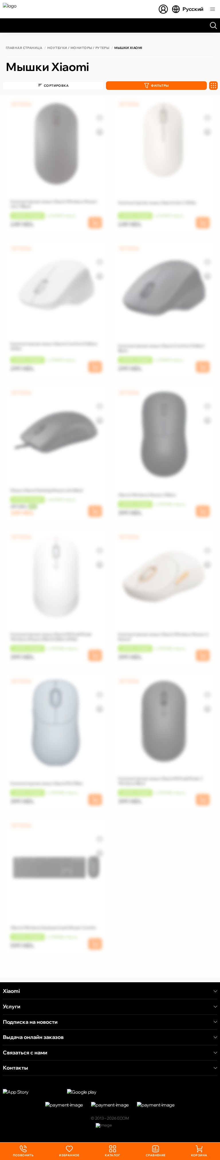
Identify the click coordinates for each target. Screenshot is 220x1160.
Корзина (199, 1155)
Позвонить (23, 1151)
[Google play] (95, 1092)
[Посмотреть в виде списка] (213, 85)
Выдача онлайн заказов (33, 1037)
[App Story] (31, 1092)
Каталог (112, 1155)
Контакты (15, 1068)
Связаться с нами (25, 1053)
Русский (192, 9)
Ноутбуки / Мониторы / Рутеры (78, 48)
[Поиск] (213, 25)
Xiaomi (11, 991)
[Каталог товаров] (212, 9)
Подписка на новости (30, 1022)
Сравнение (156, 1155)
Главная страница (24, 48)
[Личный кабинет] (163, 9)
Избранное (69, 1155)
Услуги (11, 1006)
